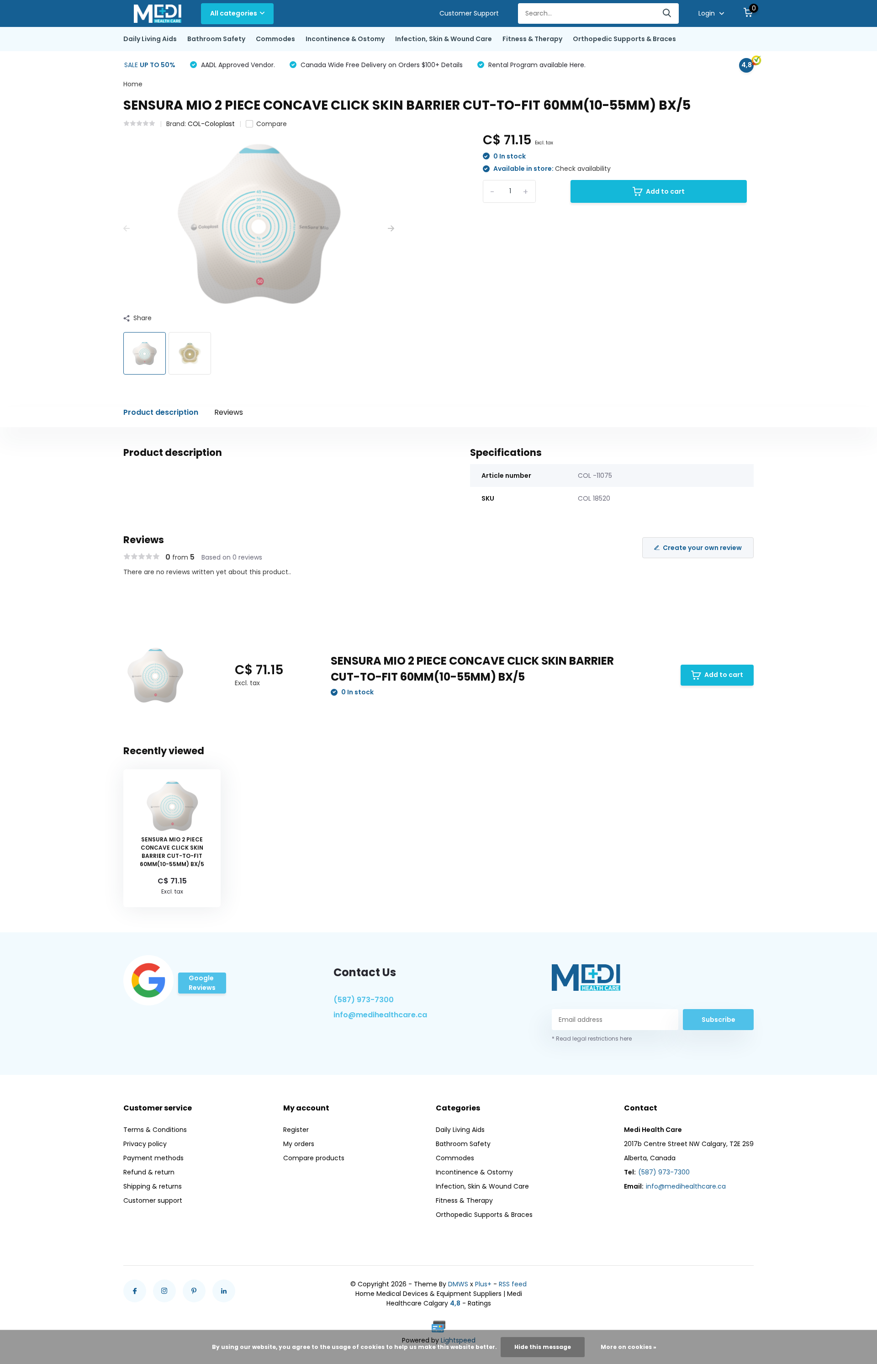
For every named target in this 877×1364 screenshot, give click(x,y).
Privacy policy (145, 1143)
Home (133, 84)
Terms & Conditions (155, 1129)
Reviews (228, 412)
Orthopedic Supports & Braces (624, 38)
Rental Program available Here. (536, 64)
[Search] (667, 13)
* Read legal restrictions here (592, 1038)
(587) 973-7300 (363, 999)
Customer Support (469, 13)
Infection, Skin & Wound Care (443, 38)
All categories (233, 13)
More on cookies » (628, 1347)
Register (296, 1129)
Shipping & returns (152, 1186)
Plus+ (483, 1284)
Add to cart (665, 191)
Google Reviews (202, 982)
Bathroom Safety (216, 38)
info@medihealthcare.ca (380, 1015)
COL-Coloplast (211, 123)
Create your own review (702, 547)
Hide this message (542, 1347)
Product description (160, 412)
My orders (298, 1143)
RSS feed (513, 1284)
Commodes (275, 38)
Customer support (152, 1200)
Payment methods (153, 1158)
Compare (271, 123)
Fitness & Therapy (532, 38)
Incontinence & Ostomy (345, 38)
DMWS (458, 1284)
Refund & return (148, 1172)
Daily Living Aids (150, 38)
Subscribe (718, 1019)
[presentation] (126, 228)
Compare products (313, 1158)
